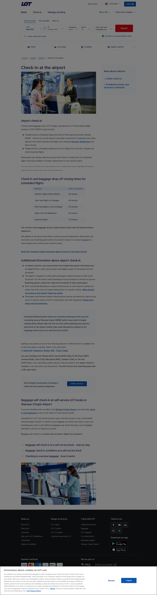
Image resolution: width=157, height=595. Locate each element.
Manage (111, 580)
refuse (52, 588)
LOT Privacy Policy (34, 591)
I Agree (129, 580)
